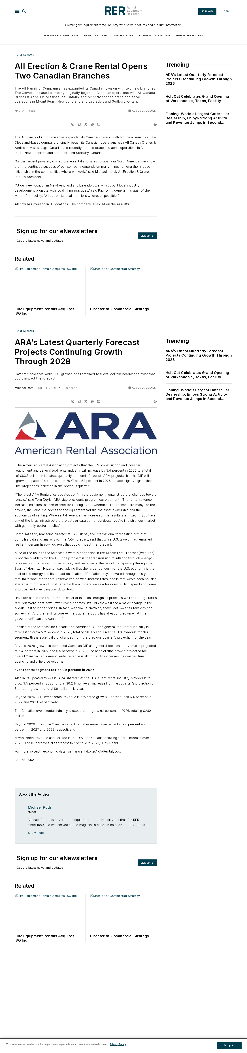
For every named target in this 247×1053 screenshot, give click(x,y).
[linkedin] (79, 124)
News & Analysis (96, 35)
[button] (17, 11)
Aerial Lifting (123, 35)
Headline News (24, 54)
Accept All (229, 1045)
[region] (123, 1045)
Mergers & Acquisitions (61, 35)
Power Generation (189, 35)
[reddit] (92, 124)
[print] (155, 124)
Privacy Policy (118, 1044)
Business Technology (155, 35)
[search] (24, 11)
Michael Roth (24, 388)
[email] (99, 124)
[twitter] (86, 124)
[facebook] (72, 124)
